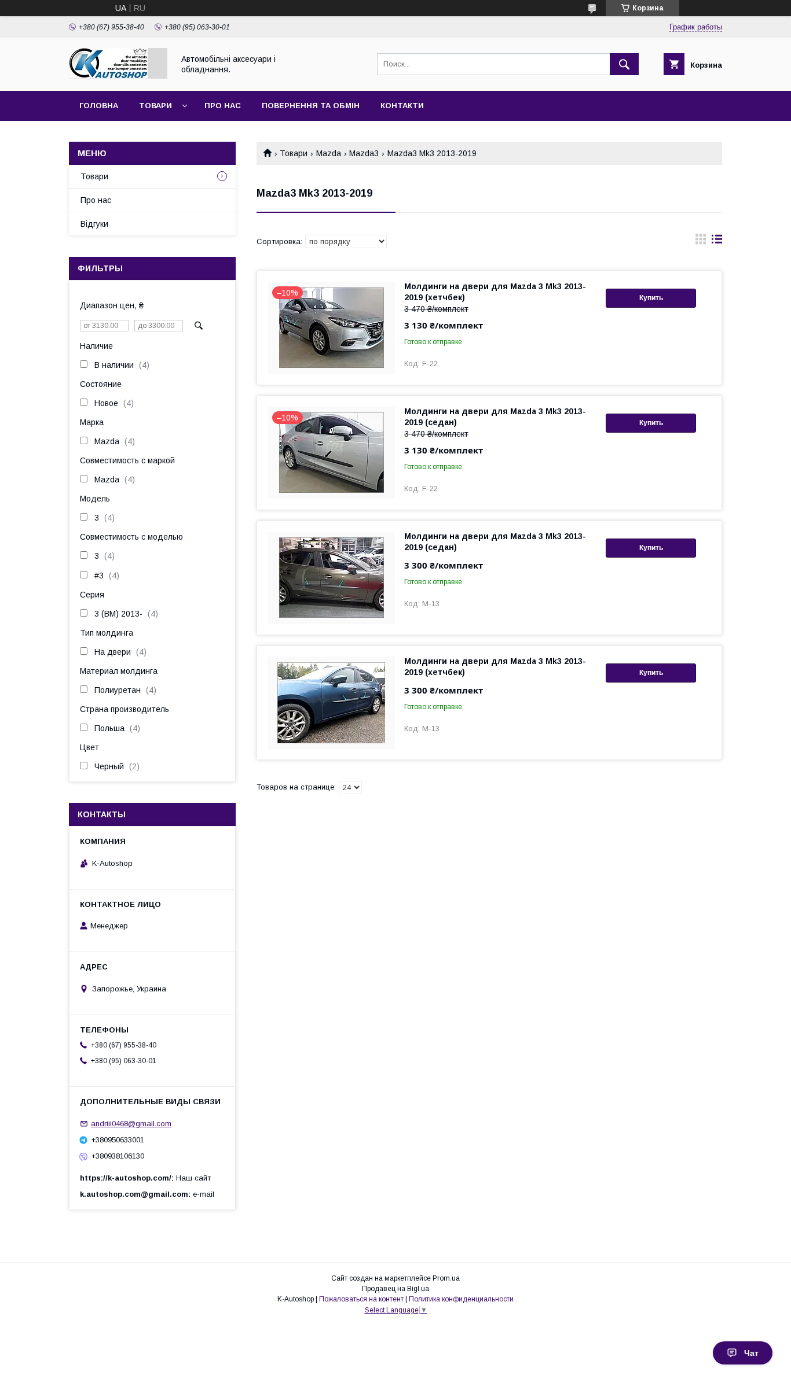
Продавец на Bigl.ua (395, 1289)
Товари (155, 105)
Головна (98, 105)
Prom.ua (446, 1278)
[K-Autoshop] (118, 75)
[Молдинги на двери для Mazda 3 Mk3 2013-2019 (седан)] (331, 578)
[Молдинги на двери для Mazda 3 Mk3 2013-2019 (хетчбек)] (331, 703)
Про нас (222, 105)
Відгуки (94, 223)
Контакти (402, 105)
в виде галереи (700, 242)
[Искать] (624, 64)
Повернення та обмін (311, 105)
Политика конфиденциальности (461, 1299)
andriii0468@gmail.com (131, 1123)
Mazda (328, 153)
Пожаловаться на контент (361, 1299)
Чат (751, 1353)
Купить (651, 298)
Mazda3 (364, 153)
